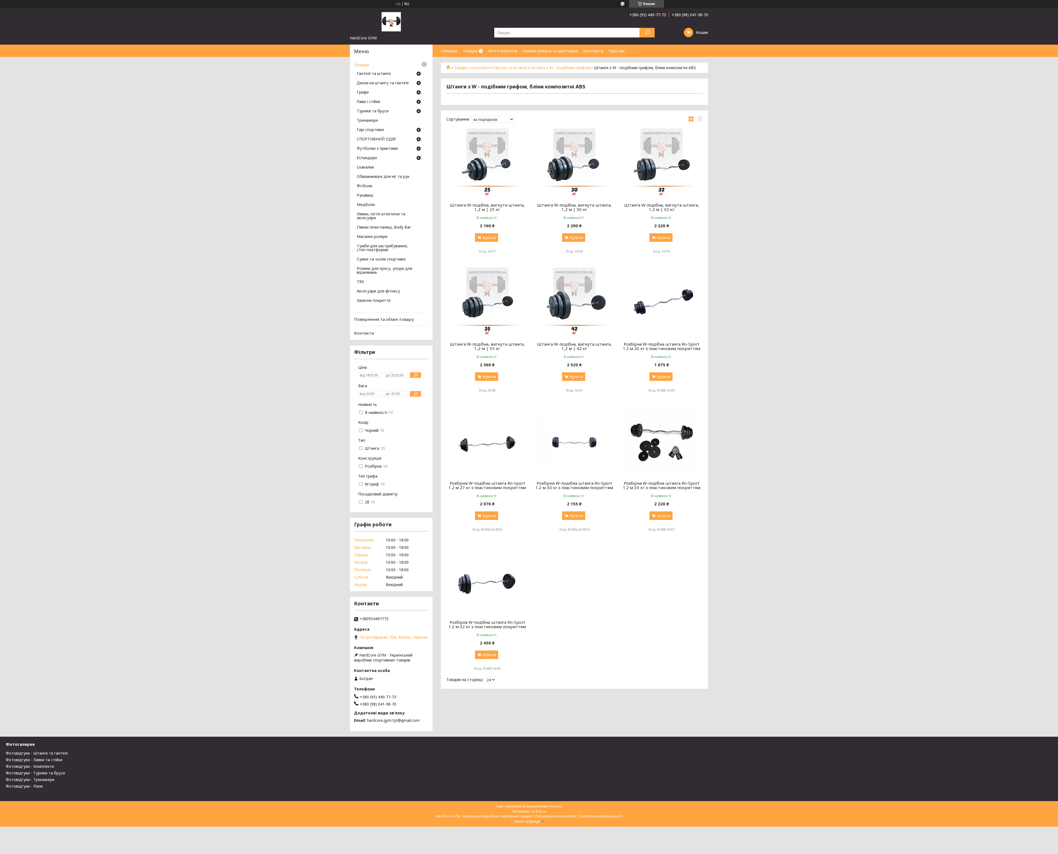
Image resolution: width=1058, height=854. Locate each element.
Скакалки (365, 167)
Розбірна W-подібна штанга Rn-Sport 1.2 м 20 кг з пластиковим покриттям (661, 346)
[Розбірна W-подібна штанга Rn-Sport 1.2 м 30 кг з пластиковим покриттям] (575, 440)
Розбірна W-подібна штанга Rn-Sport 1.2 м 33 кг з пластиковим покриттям (661, 485)
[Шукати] (647, 32)
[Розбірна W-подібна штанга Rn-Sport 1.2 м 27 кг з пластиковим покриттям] (487, 440)
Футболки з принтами (377, 149)
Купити (489, 237)
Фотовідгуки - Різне (24, 786)
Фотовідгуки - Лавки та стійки (34, 759)
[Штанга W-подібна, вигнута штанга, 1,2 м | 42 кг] (575, 301)
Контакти (593, 50)
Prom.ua (555, 806)
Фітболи (364, 186)
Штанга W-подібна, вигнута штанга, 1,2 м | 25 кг (487, 207)
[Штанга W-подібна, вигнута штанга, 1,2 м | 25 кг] (487, 162)
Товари (470, 50)
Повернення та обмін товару (384, 319)
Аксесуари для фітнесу (378, 291)
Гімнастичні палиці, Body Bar (384, 227)
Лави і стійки (368, 102)
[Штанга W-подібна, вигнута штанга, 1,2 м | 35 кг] (487, 301)
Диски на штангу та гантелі (383, 83)
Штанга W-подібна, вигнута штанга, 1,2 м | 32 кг (661, 207)
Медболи (366, 205)
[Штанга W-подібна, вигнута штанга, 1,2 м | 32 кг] (662, 162)
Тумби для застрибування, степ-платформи (382, 248)
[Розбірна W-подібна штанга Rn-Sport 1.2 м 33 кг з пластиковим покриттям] (662, 440)
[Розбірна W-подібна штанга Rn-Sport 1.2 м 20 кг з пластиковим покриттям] (662, 301)
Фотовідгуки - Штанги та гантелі (37, 753)
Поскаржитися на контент (555, 816)
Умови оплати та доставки (550, 50)
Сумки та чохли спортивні (381, 259)
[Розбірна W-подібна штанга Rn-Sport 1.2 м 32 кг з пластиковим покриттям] (487, 580)
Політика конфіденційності (601, 816)
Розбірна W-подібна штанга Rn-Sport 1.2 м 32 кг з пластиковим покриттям (487, 624)
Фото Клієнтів (502, 50)
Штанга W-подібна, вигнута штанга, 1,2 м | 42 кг (574, 346)
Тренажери (367, 120)
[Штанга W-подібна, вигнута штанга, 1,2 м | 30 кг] (575, 162)
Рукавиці (365, 195)
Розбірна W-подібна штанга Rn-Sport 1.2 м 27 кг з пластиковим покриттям (487, 485)
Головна (449, 50)
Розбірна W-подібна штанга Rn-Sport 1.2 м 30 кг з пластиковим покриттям (574, 485)
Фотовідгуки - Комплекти (30, 766)
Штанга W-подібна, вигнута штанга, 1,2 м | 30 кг (574, 207)
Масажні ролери (372, 237)
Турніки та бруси (372, 111)
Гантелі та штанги (510, 67)
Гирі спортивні (370, 130)
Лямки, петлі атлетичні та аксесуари (381, 216)
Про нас (617, 50)
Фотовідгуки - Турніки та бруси (35, 773)
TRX (360, 282)
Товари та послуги (471, 67)
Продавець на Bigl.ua (529, 811)
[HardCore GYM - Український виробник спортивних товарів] (391, 21)
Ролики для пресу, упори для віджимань (384, 271)
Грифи (363, 92)
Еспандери (367, 158)
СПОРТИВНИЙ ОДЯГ (376, 139)
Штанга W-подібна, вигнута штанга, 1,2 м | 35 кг (487, 346)
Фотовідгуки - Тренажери (30, 779)
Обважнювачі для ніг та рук (383, 177)
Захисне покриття (373, 301)
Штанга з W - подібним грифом (560, 67)
